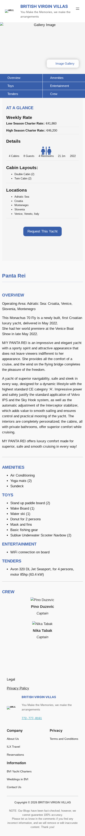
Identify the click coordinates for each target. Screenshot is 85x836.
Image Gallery (64, 63)
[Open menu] (77, 8)
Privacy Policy (18, 688)
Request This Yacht (42, 231)
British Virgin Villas (44, 6)
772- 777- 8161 (32, 718)
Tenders (12, 94)
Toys (10, 86)
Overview (13, 77)
